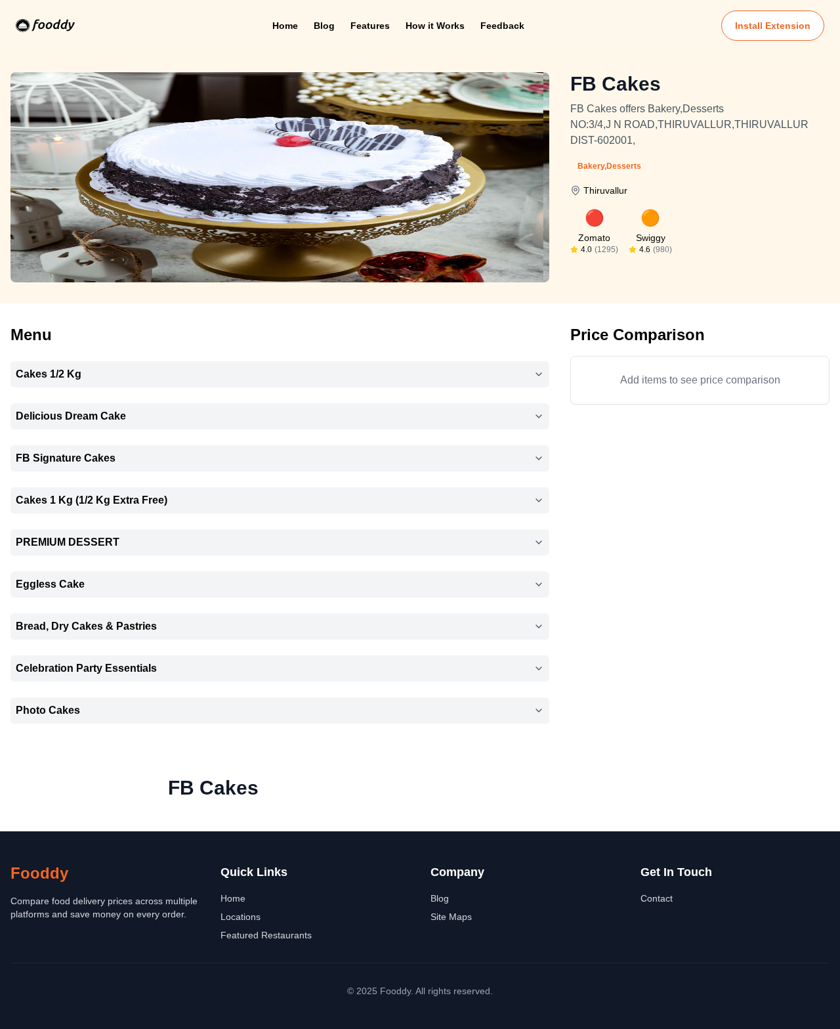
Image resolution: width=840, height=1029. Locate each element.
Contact (656, 898)
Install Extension (772, 25)
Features (370, 25)
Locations (240, 916)
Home (285, 25)
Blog (324, 25)
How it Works (435, 25)
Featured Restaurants (266, 935)
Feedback (502, 25)
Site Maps (451, 916)
